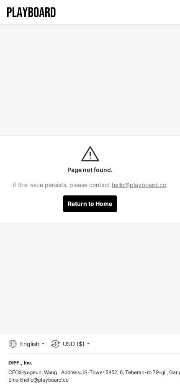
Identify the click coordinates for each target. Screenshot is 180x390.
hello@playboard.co (139, 184)
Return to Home (90, 203)
